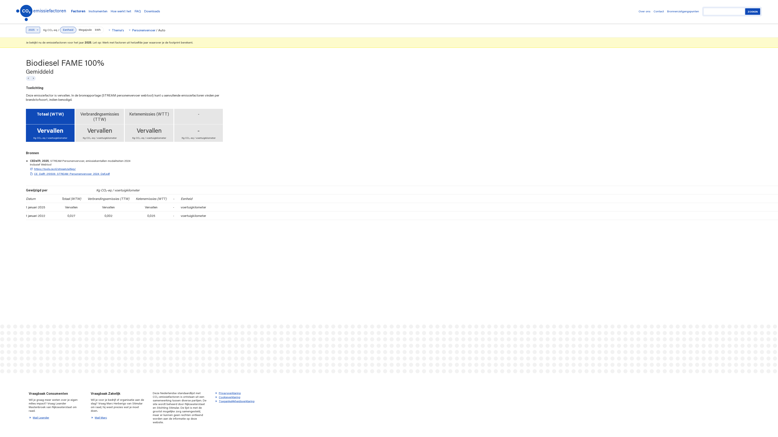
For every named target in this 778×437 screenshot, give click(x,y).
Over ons (644, 11)
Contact (659, 11)
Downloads (152, 11)
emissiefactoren (49, 11)
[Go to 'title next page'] (33, 78)
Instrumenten (98, 11)
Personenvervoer (143, 30)
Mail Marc (101, 417)
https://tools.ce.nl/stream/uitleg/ (55, 169)
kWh (98, 30)
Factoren (78, 11)
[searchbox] (724, 11)
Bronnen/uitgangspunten (683, 11)
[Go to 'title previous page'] (28, 78)
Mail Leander (41, 417)
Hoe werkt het (121, 11)
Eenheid (68, 30)
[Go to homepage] (24, 11)
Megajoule (85, 30)
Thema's (118, 30)
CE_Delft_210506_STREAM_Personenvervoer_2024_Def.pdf (72, 174)
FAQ (138, 11)
